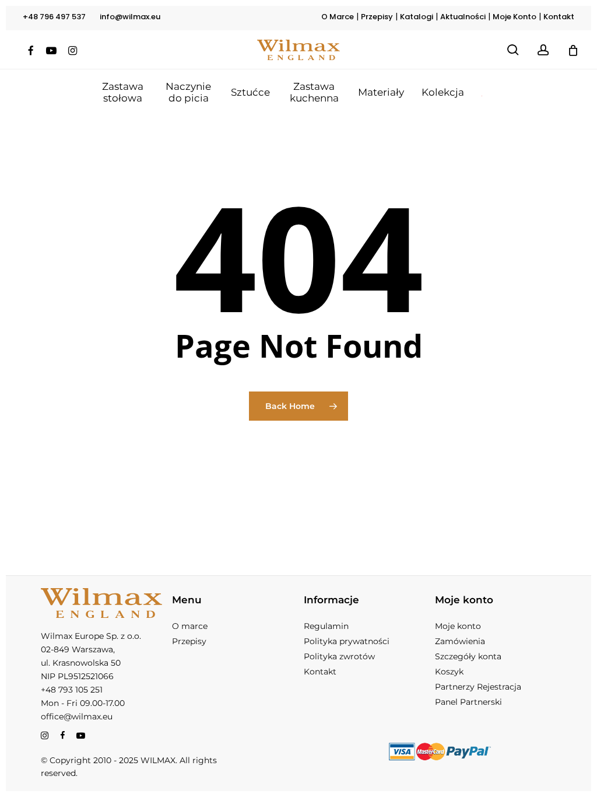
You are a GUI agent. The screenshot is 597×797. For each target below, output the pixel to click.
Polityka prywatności (346, 641)
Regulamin (326, 626)
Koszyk (449, 671)
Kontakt (558, 16)
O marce (190, 626)
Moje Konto (514, 16)
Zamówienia (460, 641)
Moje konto (458, 626)
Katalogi (416, 16)
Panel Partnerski (468, 702)
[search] (513, 50)
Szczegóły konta (468, 656)
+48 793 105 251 (72, 689)
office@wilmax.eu (77, 716)
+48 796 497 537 (54, 16)
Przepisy (377, 16)
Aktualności (463, 16)
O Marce (337, 16)
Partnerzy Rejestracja (478, 686)
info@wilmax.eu (130, 16)
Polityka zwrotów (339, 656)
